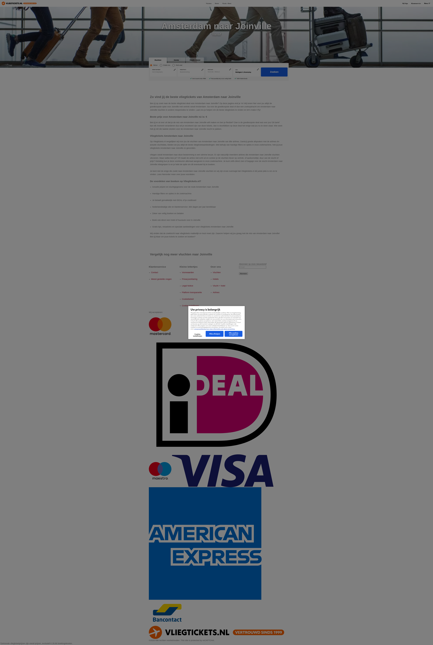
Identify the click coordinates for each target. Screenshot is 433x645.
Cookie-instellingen (197, 335)
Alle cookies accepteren (233, 334)
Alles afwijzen (214, 334)
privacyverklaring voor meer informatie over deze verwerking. (214, 329)
